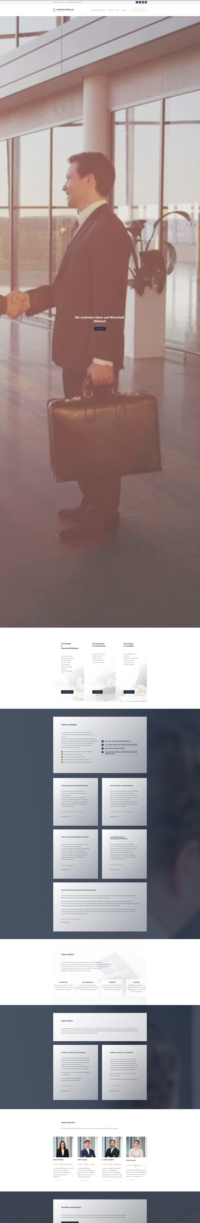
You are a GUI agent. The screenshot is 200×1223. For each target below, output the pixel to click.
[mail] (62, 1180)
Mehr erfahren (65, 816)
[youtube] (143, 2)
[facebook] (137, 2)
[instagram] (140, 2)
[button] (120, 741)
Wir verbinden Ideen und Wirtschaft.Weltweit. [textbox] (100, 319)
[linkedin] (146, 2)
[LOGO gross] (63, 9)
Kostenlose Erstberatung (139, 10)
